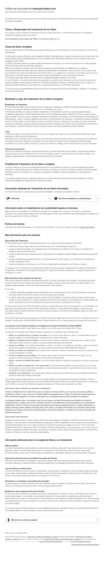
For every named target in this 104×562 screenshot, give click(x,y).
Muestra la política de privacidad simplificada (85, 544)
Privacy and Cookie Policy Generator (50, 541)
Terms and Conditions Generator (81, 541)
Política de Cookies (87, 227)
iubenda (15, 539)
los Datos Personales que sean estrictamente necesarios (62, 539)
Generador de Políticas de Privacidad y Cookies (43, 537)
